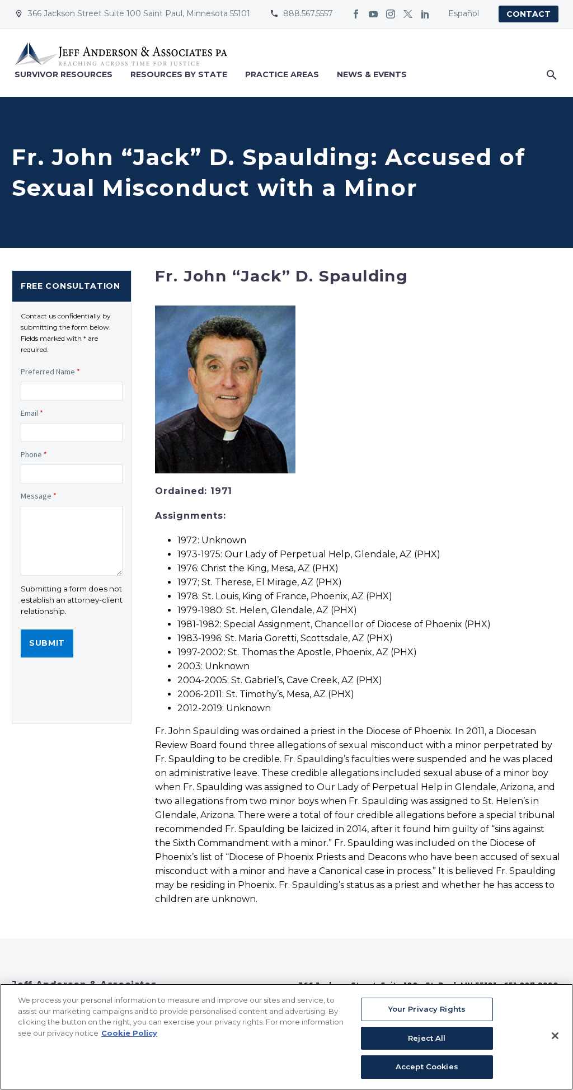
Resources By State (178, 74)
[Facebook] (355, 14)
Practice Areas (282, 74)
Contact (528, 14)
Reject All (426, 1037)
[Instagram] (390, 14)
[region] (286, 1037)
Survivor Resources (63, 74)
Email (32, 413)
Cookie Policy (129, 1032)
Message (39, 496)
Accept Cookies (427, 1066)
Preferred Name (50, 372)
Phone (34, 454)
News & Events (372, 74)
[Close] (555, 1035)
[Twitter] (407, 14)
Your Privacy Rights (427, 1008)
